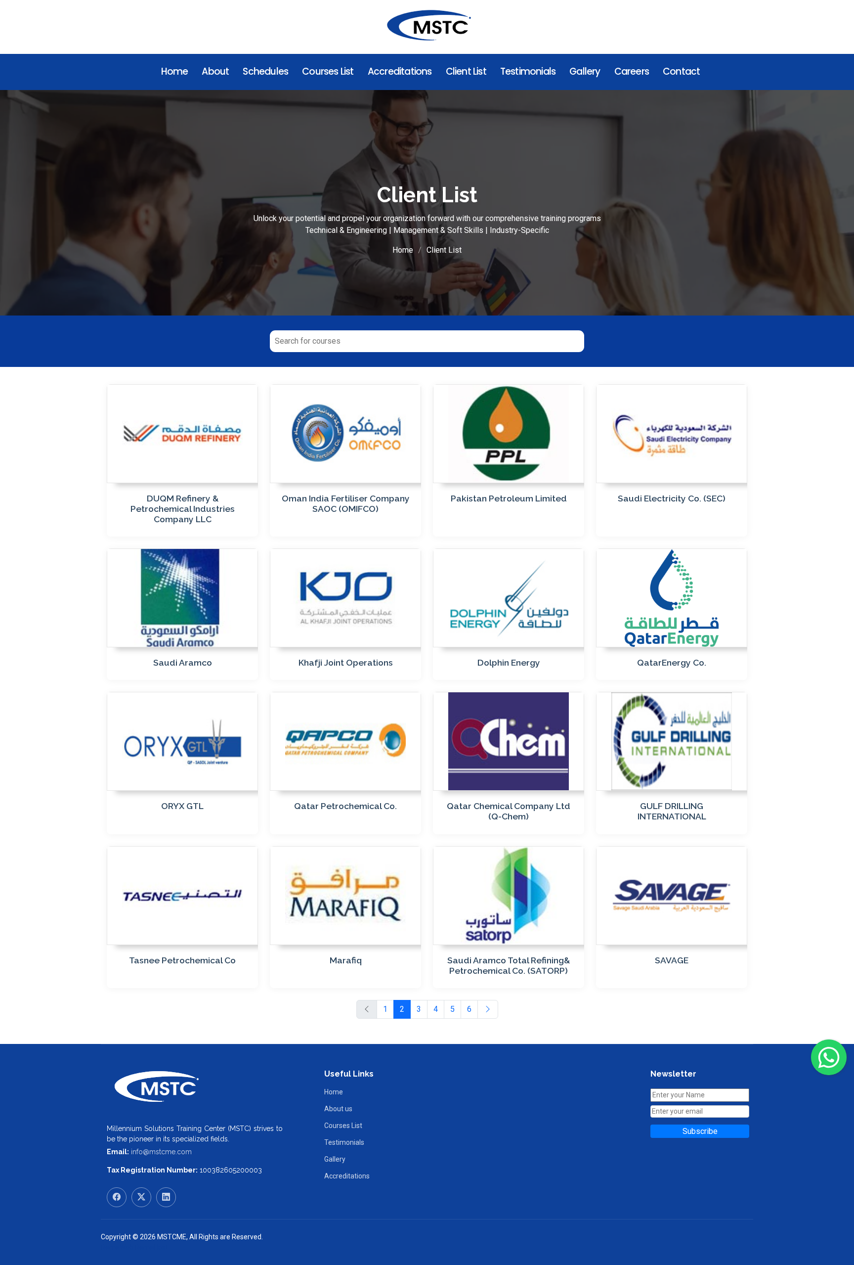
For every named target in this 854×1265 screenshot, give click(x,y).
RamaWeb (117, 1247)
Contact (681, 71)
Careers (631, 71)
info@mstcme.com (161, 1152)
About (215, 71)
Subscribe (700, 1131)
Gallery (584, 71)
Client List (466, 71)
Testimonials (527, 71)
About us (338, 1108)
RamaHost (151, 1247)
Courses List (327, 71)
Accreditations (400, 71)
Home (174, 71)
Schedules (265, 71)
